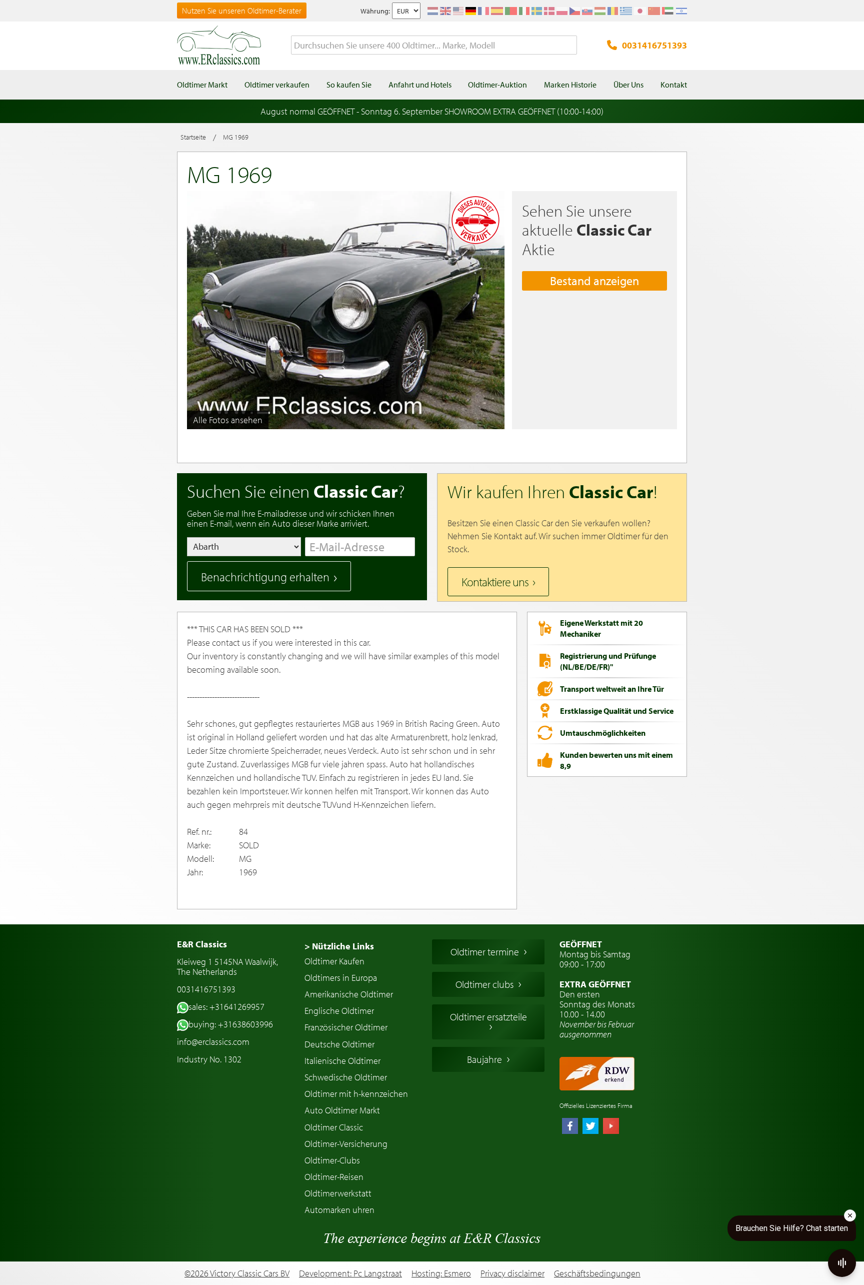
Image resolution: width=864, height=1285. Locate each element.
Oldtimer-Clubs (332, 1160)
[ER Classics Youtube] (611, 1127)
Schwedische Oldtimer (345, 1077)
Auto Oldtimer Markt (342, 1110)
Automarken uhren (339, 1209)
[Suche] (569, 45)
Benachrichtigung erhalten (265, 576)
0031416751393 (654, 45)
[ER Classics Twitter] (590, 1127)
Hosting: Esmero (441, 1273)
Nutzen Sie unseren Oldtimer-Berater (242, 11)
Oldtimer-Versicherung (346, 1143)
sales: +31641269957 (226, 1006)
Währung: (375, 11)
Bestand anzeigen (594, 280)
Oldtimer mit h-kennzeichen (356, 1093)
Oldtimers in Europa (340, 977)
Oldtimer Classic (333, 1127)
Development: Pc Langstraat (350, 1273)
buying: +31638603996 (230, 1024)
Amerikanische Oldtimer (348, 994)
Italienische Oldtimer (342, 1060)
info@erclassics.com (213, 1041)
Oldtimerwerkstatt (338, 1193)
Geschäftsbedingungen (597, 1273)
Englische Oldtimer (339, 1010)
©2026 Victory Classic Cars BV (237, 1273)
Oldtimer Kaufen (334, 961)
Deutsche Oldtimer (339, 1044)
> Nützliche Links (339, 946)
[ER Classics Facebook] (570, 1127)
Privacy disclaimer (512, 1273)
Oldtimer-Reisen (334, 1176)
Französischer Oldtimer (346, 1027)
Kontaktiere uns (495, 581)
